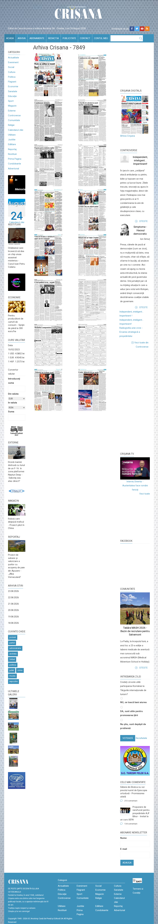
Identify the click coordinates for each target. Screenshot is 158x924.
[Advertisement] (139, 399)
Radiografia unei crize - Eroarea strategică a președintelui (131, 332)
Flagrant (12, 81)
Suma (11, 411)
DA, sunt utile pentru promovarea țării (131, 713)
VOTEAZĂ (128, 738)
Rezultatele (141, 738)
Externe (12, 110)
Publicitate (69, 38)
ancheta (13, 654)
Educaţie (12, 96)
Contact (85, 38)
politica (12, 665)
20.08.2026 (13, 610)
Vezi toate (144, 493)
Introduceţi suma (14, 380)
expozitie (13, 681)
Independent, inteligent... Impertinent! (140, 160)
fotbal (12, 659)
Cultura (11, 72)
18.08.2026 (13, 623)
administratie (15, 648)
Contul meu (101, 38)
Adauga (127, 862)
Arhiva (22, 38)
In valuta (12, 402)
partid (12, 643)
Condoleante (14, 163)
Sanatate (12, 91)
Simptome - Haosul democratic (140, 230)
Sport (11, 101)
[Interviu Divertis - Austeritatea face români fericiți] (135, 468)
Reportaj (12, 149)
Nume (123, 838)
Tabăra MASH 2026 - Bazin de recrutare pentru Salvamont (135, 631)
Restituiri (12, 154)
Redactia (53, 38)
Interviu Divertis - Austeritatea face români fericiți (135, 485)
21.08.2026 (13, 603)
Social (11, 67)
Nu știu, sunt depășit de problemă (133, 726)
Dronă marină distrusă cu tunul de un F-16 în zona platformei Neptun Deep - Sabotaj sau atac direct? (16, 471)
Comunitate (14, 120)
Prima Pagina (14, 158)
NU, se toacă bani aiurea (133, 702)
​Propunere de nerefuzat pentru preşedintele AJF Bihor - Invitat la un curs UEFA (135, 813)
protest (12, 637)
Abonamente (36, 38)
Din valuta (13, 393)
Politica (11, 76)
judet (11, 670)
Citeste (143, 221)
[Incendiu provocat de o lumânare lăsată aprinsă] (13, 761)
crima (19, 670)
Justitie (11, 139)
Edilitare (12, 144)
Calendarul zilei (15, 130)
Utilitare (12, 134)
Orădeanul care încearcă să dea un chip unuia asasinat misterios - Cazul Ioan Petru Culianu (16, 257)
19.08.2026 (13, 616)
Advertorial (13, 168)
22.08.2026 (13, 597)
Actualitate (13, 57)
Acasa (10, 38)
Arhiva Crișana (127, 135)
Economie (13, 86)
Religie (11, 125)
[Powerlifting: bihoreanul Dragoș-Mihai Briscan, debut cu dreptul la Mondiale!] (13, 703)
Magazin (12, 105)
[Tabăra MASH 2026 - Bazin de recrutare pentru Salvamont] (13, 749)
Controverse (14, 115)
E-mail (123, 849)
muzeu (12, 676)
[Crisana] (79, 13)
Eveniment (13, 62)
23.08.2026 (13, 591)
